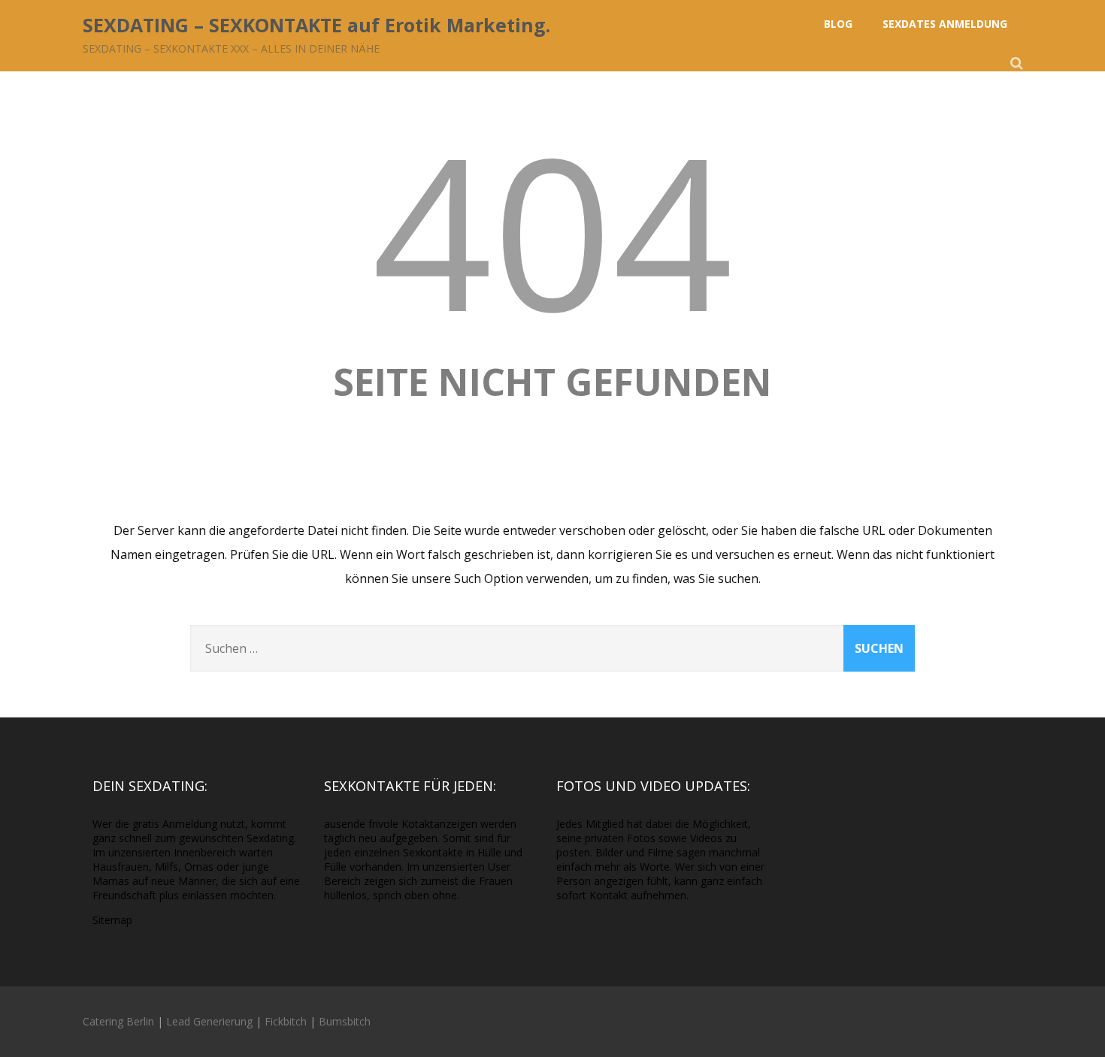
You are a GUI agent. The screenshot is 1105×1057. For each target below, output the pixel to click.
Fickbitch (286, 1021)
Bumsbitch (345, 1021)
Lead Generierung (209, 1021)
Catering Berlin (118, 1021)
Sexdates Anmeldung (944, 24)
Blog (838, 24)
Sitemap (112, 920)
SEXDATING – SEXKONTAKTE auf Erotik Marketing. (316, 25)
